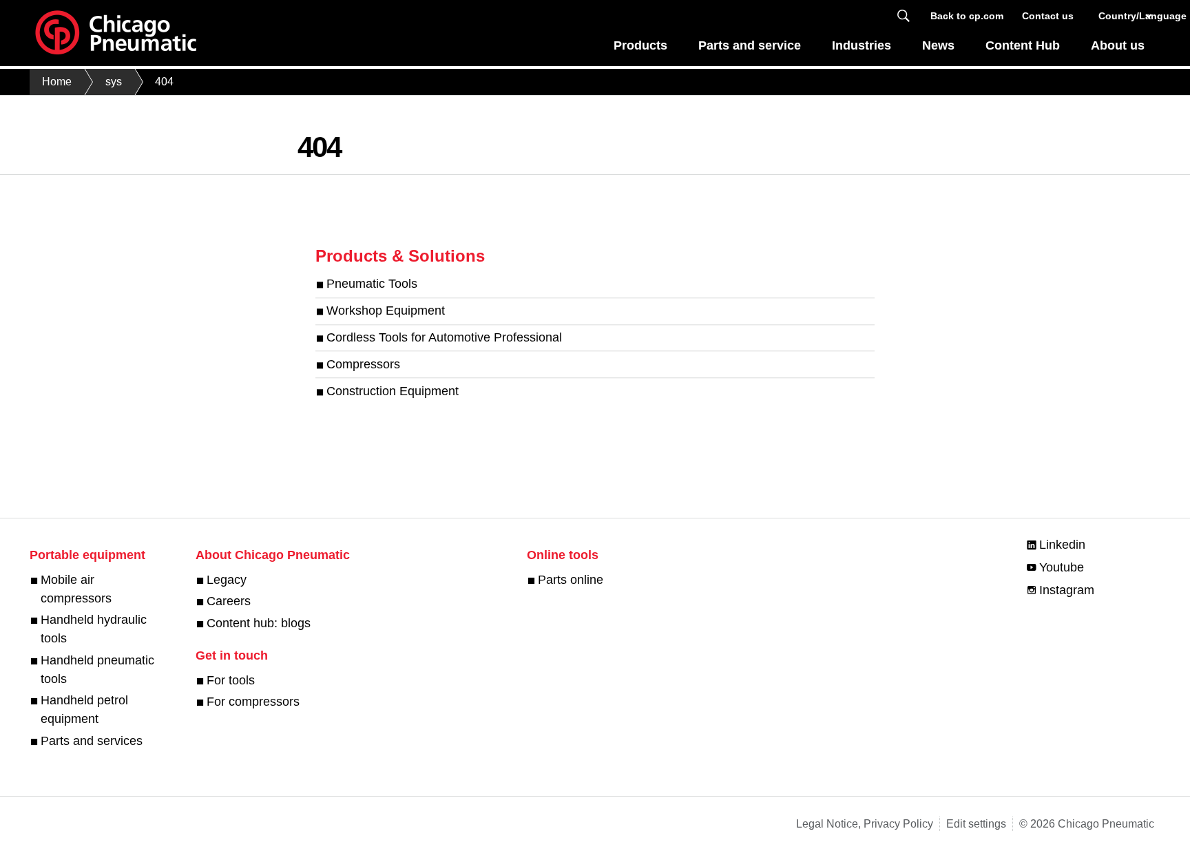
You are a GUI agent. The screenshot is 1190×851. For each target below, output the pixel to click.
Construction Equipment (392, 391)
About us (1118, 45)
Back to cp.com (966, 15)
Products (640, 45)
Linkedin (1062, 544)
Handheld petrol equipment (84, 709)
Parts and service (749, 45)
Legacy (227, 580)
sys (113, 81)
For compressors (253, 701)
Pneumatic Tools (371, 284)
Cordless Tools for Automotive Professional (444, 337)
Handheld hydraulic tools (94, 629)
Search (903, 16)
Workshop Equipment (385, 311)
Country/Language (1126, 15)
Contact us (1048, 15)
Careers (229, 601)
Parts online (570, 580)
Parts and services (92, 741)
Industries (861, 45)
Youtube (1061, 567)
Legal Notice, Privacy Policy (864, 824)
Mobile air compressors (76, 589)
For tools (231, 680)
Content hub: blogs (259, 623)
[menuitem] (640, 49)
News (938, 45)
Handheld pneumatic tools (97, 669)
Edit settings (976, 824)
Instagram (1066, 590)
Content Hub (1022, 45)
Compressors (363, 364)
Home (57, 81)
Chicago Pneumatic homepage (116, 33)
